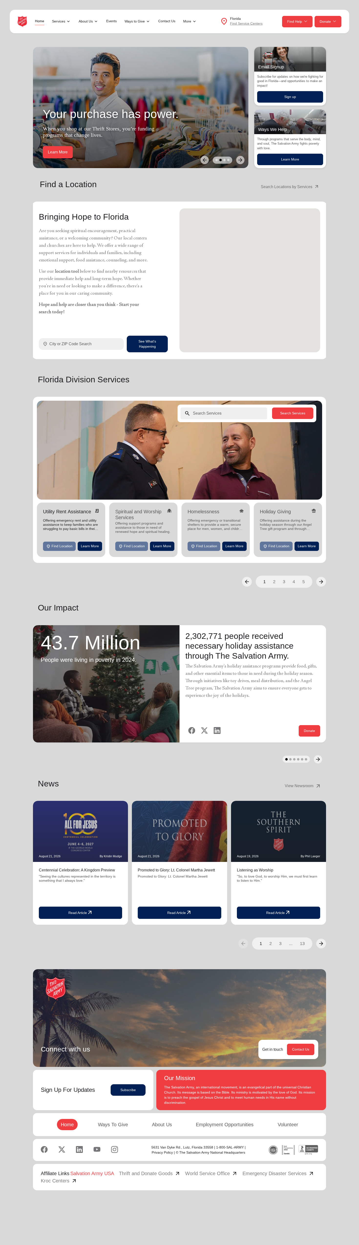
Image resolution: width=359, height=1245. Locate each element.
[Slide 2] (220, 160)
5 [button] (303, 581)
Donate (325, 21)
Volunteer (288, 1124)
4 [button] (294, 581)
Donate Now (59, 152)
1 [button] (264, 581)
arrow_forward (321, 943)
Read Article (80, 912)
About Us (162, 1124)
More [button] (187, 21)
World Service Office (211, 1173)
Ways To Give (113, 1124)
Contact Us (166, 21)
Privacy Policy (162, 1152)
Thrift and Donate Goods (149, 1173)
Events (111, 21)
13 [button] (302, 943)
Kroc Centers (59, 1181)
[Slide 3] (224, 160)
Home (39, 21)
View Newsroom (303, 786)
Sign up (290, 97)
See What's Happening (147, 344)
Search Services (292, 413)
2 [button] (274, 581)
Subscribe (128, 1090)
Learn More (290, 159)
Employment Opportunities (224, 1124)
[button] (247, 581)
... (291, 943)
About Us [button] (86, 21)
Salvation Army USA (92, 1173)
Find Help (294, 21)
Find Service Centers (246, 23)
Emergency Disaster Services (278, 1173)
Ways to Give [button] (135, 21)
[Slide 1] (216, 160)
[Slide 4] (228, 160)
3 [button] (284, 581)
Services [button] (58, 21)
